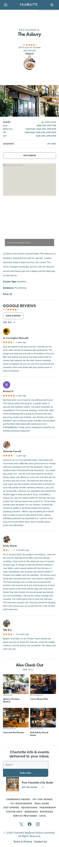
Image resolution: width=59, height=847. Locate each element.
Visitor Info (14, 812)
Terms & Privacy (23, 841)
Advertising (29, 808)
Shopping (7, 695)
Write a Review (13, 316)
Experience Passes (18, 799)
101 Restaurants (21, 804)
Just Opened (11, 808)
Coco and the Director (13, 732)
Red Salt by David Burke (39, 734)
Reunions (46, 812)
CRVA (42, 816)
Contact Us (40, 841)
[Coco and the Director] (16, 717)
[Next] (54, 101)
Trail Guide (41, 804)
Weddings (31, 812)
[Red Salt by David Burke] (43, 717)
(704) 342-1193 (29, 50)
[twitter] (21, 824)
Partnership (48, 808)
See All (28, 669)
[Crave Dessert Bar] (43, 684)
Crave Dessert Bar (39, 698)
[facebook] (30, 824)
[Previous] (4, 101)
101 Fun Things (42, 799)
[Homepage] (28, 5)
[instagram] (38, 824)
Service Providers (25, 816)
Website (29, 53)
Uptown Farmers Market (11, 700)
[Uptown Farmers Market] (16, 684)
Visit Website (29, 155)
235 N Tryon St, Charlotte (29, 47)
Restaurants (36, 695)
